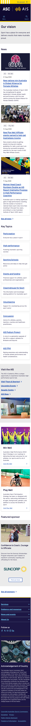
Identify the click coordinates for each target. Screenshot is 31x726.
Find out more (15, 580)
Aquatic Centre (7, 390)
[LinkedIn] (13, 631)
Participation (9, 234)
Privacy (11, 715)
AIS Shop (5, 394)
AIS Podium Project (11, 332)
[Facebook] (2, 631)
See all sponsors (8, 592)
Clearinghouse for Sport (13, 288)
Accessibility (22, 721)
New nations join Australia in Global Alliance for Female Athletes (15, 83)
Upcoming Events (8, 386)
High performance (11, 246)
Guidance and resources (11, 609)
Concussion (8, 316)
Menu (4, 19)
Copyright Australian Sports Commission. (14, 711)
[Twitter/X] (5, 631)
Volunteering (9, 302)
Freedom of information (9, 721)
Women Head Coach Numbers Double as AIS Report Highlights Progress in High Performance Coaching (15, 190)
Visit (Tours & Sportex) (10, 382)
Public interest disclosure (9, 718)
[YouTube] (8, 631)
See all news (6, 219)
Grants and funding (11, 274)
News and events (8, 614)
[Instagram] (10, 631)
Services (4, 604)
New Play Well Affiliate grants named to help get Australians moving (14, 135)
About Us (5, 619)
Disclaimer (4, 715)
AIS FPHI (7, 348)
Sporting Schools (10, 260)
